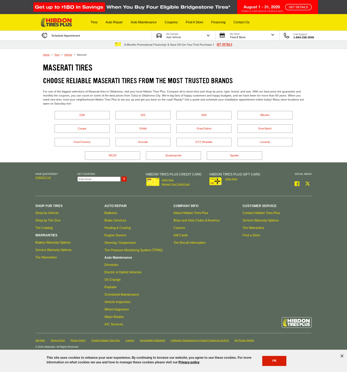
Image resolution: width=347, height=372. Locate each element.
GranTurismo (82, 141)
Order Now (231, 179)
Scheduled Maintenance (121, 294)
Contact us (43, 177)
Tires (57, 54)
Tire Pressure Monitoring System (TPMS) (133, 250)
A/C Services (113, 324)
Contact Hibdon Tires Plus (261, 213)
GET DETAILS (224, 44)
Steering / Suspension (120, 242)
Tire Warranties (46, 257)
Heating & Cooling (117, 228)
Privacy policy (189, 362)
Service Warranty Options (53, 250)
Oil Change (112, 279)
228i (82, 115)
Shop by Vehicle (47, 213)
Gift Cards (181, 235)
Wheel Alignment (116, 309)
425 (143, 115)
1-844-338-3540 (303, 37)
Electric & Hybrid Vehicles (122, 272)
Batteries (110, 213)
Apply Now (168, 180)
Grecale (143, 141)
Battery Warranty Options (53, 242)
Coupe (82, 128)
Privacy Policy (78, 340)
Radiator (110, 287)
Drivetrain (111, 264)
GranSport (264, 128)
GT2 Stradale (203, 141)
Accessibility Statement (152, 340)
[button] (94, 22)
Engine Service (115, 235)
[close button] (342, 356)
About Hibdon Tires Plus (191, 213)
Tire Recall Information (190, 242)
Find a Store (251, 235)
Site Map (40, 340)
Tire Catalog (44, 228)
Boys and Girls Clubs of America (196, 220)
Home (46, 54)
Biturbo (264, 115)
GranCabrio (204, 128)
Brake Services (115, 220)
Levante (265, 141)
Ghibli (143, 128)
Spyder (234, 155)
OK (274, 361)
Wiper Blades (114, 317)
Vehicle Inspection (117, 302)
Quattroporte (173, 155)
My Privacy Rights (244, 340)
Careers (179, 228)
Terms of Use (58, 340)
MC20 (112, 155)
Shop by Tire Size (48, 220)
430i (204, 115)
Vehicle (68, 54)
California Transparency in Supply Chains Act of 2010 (200, 340)
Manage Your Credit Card (176, 184)
